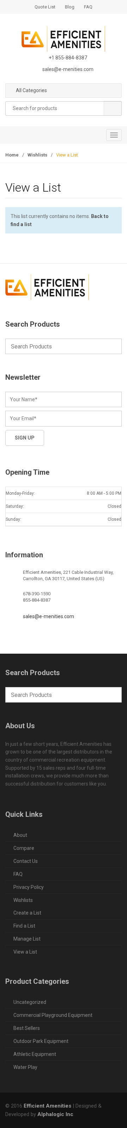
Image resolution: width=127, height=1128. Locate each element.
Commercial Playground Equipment (52, 1015)
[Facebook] (12, 314)
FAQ (88, 6)
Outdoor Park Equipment (40, 1041)
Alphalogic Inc (55, 1114)
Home (12, 155)
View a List (25, 952)
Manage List (27, 939)
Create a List (27, 913)
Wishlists (37, 155)
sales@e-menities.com (48, 616)
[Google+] (42, 314)
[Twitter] (27, 314)
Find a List (24, 926)
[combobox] (63, 108)
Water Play (25, 1067)
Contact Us (25, 861)
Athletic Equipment (34, 1054)
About (20, 835)
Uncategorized (29, 1002)
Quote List (45, 6)
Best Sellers (26, 1028)
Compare (23, 848)
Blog (69, 6)
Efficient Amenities (47, 1106)
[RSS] (57, 314)
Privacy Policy (28, 887)
